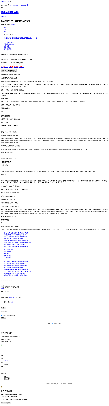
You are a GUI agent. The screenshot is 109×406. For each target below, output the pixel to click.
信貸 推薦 (6, 46)
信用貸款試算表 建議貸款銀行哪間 (13, 238)
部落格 (6, 29)
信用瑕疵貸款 (7, 50)
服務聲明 (70, 384)
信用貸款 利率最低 (9, 42)
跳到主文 (3, 16)
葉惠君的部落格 (10, 12)
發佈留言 (3, 317)
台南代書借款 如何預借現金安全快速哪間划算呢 (17, 242)
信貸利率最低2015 (9, 44)
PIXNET (42, 384)
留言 (14, 297)
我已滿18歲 (4, 402)
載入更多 (3, 308)
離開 (9, 402)
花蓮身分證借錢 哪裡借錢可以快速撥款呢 (15, 236)
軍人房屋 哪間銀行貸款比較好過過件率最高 (16, 233)
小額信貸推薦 (7, 48)
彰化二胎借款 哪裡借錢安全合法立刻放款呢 (16, 246)
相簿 (5, 27)
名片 (5, 31)
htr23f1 (2, 288)
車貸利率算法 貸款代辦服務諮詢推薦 (14, 244)
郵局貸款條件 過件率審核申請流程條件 (15, 235)
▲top (2, 305)
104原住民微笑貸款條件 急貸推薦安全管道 (16, 240)
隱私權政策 (63, 384)
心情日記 (13, 24)
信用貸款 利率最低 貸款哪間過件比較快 (20, 38)
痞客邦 (11, 297)
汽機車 (12, 302)
